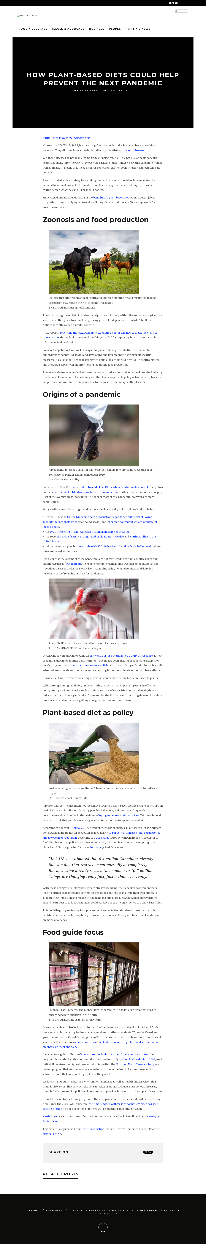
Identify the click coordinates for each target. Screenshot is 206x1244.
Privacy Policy (105, 1214)
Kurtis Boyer (50, 137)
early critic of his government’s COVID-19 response (121, 655)
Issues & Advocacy (68, 28)
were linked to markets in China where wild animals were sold (111, 487)
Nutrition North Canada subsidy (135, 1064)
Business (96, 28)
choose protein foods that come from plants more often (115, 1054)
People (115, 28)
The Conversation (89, 90)
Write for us (123, 1210)
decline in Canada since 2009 (137, 1059)
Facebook (172, 1210)
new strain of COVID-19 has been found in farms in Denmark (115, 546)
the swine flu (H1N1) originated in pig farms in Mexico (90, 536)
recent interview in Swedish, (90, 665)
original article (52, 1133)
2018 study (102, 837)
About (34, 1210)
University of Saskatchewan (74, 137)
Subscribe (54, 1210)
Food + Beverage (33, 28)
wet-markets (73, 563)
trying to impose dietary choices (119, 815)
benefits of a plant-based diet (111, 197)
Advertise (97, 1210)
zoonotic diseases (133, 150)
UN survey (76, 828)
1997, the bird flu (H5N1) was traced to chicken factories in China (89, 531)
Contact (76, 1210)
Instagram (149, 1210)
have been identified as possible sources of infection (85, 492)
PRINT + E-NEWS (138, 28)
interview (96, 847)
